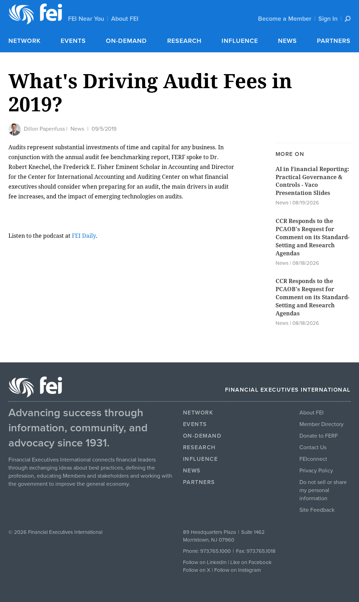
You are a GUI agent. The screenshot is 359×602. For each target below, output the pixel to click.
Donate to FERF (318, 435)
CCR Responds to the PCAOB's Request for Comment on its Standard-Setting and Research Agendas (313, 237)
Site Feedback (316, 509)
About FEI (124, 18)
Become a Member (284, 18)
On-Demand (126, 41)
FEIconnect (313, 459)
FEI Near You (86, 18)
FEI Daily (84, 236)
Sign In (328, 18)
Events (73, 41)
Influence (240, 41)
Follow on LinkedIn (204, 562)
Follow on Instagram (237, 570)
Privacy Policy (316, 470)
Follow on (195, 570)
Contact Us (312, 447)
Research (184, 41)
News (287, 41)
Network (24, 41)
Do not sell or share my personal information (323, 490)
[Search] (348, 19)
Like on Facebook (251, 562)
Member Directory (321, 424)
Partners (334, 41)
